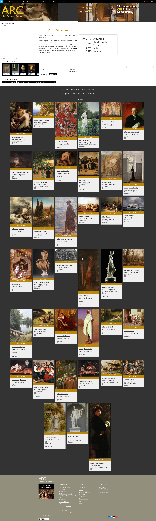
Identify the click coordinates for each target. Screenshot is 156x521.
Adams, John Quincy (63, 336)
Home (2, 25)
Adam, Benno (106, 217)
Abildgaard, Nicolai (63, 171)
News (24, 1)
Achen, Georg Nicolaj (131, 188)
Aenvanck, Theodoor (85, 381)
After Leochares (73, 436)
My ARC (55, 1)
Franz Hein (14, 73)
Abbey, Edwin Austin (108, 122)
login (51, 42)
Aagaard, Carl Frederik (41, 120)
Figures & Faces (64, 502)
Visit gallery (21, 133)
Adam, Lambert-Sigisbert (42, 282)
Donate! (153, 1)
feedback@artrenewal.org (104, 492)
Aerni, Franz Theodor (109, 378)
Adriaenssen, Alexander (19, 380)
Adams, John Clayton (18, 347)
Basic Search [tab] (44, 62)
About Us (19, 1)
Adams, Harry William (131, 270)
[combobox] (146, 1)
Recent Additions (84, 492)
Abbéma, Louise (84, 140)
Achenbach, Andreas (18, 229)
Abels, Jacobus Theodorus (20, 172)
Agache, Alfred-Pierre (97, 463)
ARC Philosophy (11, 1)
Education (35, 1)
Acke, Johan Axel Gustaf (64, 239)
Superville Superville (6, 73)
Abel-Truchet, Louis (40, 182)
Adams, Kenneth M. (85, 349)
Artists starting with (78, 88)
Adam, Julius (16, 284)
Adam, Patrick (83, 295)
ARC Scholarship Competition (64, 488)
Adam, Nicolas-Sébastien (64, 265)
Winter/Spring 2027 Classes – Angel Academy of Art (67, 495)
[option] (117, 12)
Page (78, 91)
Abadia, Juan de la (62, 141)
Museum (29, 1)
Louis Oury (22, 73)
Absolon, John (106, 182)
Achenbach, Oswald (40, 231)
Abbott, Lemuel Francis (131, 132)
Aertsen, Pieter (129, 379)
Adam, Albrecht (84, 216)
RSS (62, 510)
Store (49, 1)
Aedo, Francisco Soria (41, 387)
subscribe (56, 42)
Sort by (42, 69)
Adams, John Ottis (40, 329)
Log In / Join (61, 1)
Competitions (43, 1)
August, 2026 (68, 506)
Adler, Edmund (129, 331)
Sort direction (72, 69)
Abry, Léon (82, 180)
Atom (66, 510)
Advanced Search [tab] (53, 62)
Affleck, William (50, 437)
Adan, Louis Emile (107, 327)
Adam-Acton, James (108, 287)
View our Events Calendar (64, 507)
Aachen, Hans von (17, 137)
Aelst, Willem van (62, 394)
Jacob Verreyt (30, 73)
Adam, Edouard (129, 215)
